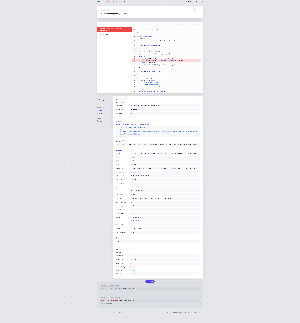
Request (99, 105)
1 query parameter (106, 292)
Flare (179, 312)
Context (99, 118)
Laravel (120, 312)
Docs (114, 312)
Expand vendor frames (107, 24)
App (98, 97)
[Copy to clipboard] (198, 106)
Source (107, 312)
